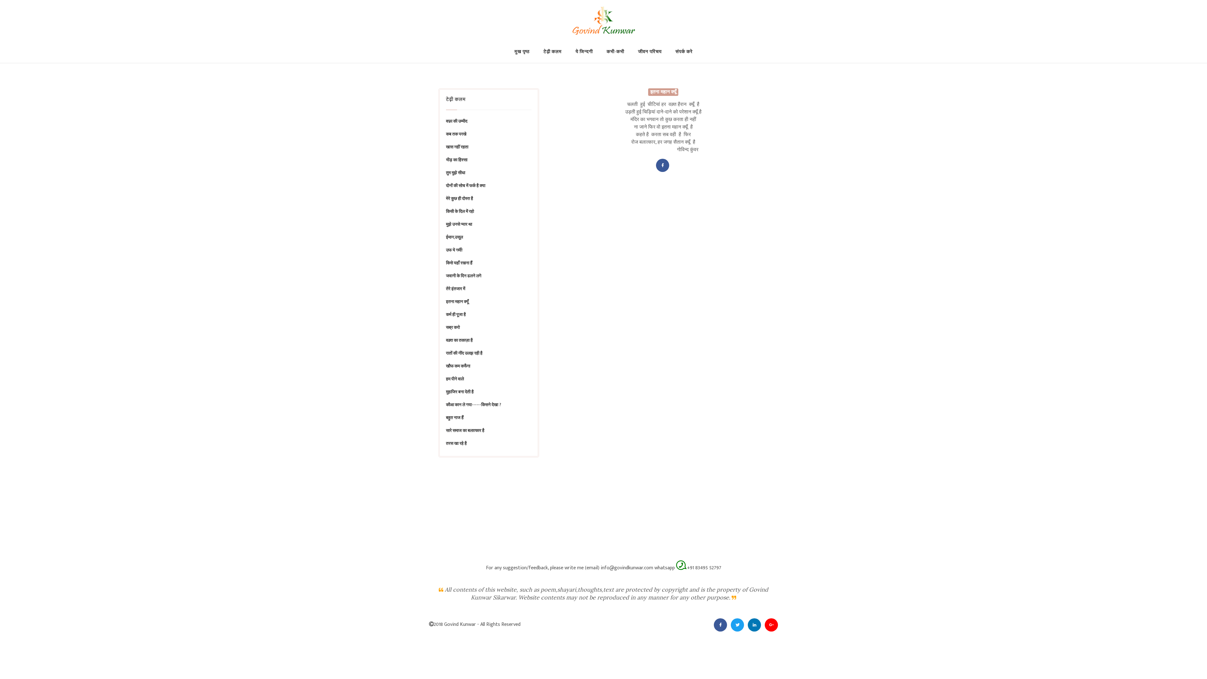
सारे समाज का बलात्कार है (465, 430)
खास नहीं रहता (457, 147)
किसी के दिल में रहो (460, 211)
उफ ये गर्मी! (454, 250)
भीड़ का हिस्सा (456, 159)
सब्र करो (453, 327)
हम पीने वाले (455, 379)
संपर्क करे (684, 52)
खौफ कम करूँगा (458, 366)
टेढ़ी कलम (552, 52)
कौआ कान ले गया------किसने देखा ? (473, 404)
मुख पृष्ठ (522, 52)
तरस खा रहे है (456, 443)
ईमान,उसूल (454, 237)
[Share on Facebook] (662, 165)
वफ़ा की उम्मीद (456, 121)
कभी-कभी (615, 52)
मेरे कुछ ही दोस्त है (459, 198)
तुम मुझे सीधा (455, 172)
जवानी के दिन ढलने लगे (463, 275)
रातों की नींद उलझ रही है (464, 353)
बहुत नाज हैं (455, 417)
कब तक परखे (456, 134)
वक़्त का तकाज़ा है (459, 340)
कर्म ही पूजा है (456, 314)
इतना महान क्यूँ (457, 301)
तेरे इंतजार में (455, 288)
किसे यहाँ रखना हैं (459, 263)
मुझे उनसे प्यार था (459, 224)
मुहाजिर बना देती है (460, 391)
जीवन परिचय (650, 52)
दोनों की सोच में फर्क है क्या (465, 185)
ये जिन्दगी (584, 52)
